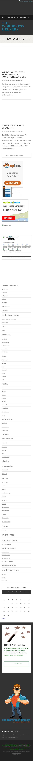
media (4, 443)
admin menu (5, 289)
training (5, 526)
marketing (5, 434)
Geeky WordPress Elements (13, 126)
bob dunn (5, 310)
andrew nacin (5, 295)
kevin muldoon (5, 404)
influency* (4, 394)
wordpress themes (10, 570)
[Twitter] (15, 757)
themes (4, 514)
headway (4, 376)
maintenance (5, 427)
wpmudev (4, 574)
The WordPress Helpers (13, 26)
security (5, 478)
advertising (4, 292)
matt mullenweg (7, 439)
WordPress (8, 534)
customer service (5, 345)
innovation (4, 398)
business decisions (10, 315)
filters (3, 366)
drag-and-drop (5, 359)
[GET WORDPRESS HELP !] (16, 58)
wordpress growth (6, 555)
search (4, 474)
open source (4, 447)
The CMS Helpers (22, 745)
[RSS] (19, 757)
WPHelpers (13, 237)
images (4, 391)
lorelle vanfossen (7, 419)
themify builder (5, 517)
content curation (5, 342)
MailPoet (4, 423)
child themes (5, 322)
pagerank (4, 450)
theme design (5, 510)
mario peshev (5, 430)
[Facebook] (13, 757)
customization (5, 348)
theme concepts (5, 507)
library (3, 415)
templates (4, 504)
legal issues (5, 412)
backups (4, 302)
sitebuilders (4, 485)
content (4, 339)
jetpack (3, 401)
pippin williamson (5, 457)
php (3, 453)
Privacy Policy (16, 754)
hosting (5, 384)
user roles (4, 530)
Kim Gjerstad (5, 408)
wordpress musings (9, 565)
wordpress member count (7, 561)
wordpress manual (6, 558)
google (3, 373)
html (3, 387)
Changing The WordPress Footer (9, 319)
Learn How (17, 664)
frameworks (4, 370)
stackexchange (6, 493)
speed (3, 489)
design (4, 356)
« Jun (3, 618)
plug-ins (5, 461)
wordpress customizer (6, 544)
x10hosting (4, 580)
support (4, 500)
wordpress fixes (5, 551)
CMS (3, 326)
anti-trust (4, 299)
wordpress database (9, 548)
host (3, 379)
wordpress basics (9, 540)
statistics (4, 496)
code (3, 330)
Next (29, 10)
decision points (5, 352)
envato (4, 363)
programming (7, 466)
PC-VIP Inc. (11, 751)
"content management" (10, 285)
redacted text (5, 469)
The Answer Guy (16, 753)
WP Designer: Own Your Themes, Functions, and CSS (14, 74)
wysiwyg (4, 577)
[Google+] (17, 757)
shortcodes (4, 482)
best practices (6, 306)
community (6, 335)
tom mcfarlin (6, 522)
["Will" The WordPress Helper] (16, 703)
